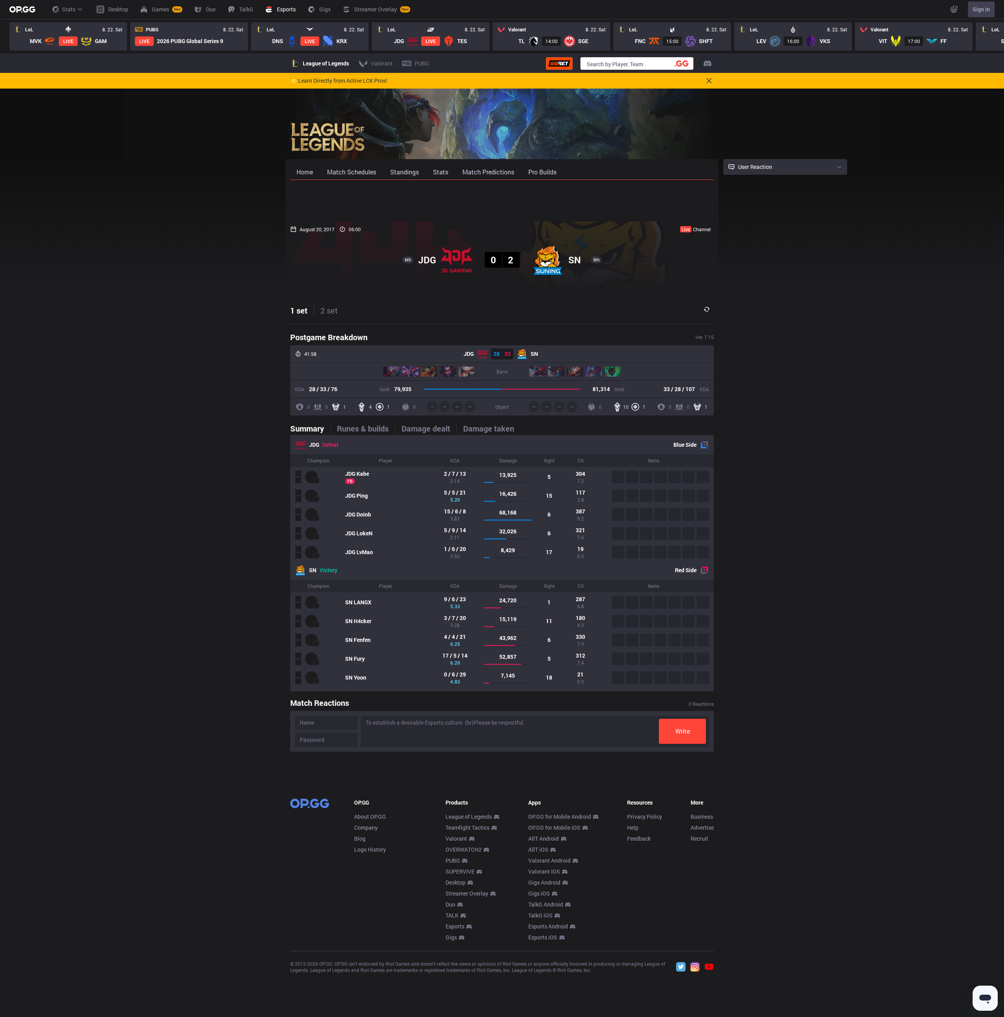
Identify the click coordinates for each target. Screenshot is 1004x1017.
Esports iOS (542, 937)
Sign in (981, 9)
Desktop (456, 882)
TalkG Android (545, 904)
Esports (455, 926)
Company (366, 827)
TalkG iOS (540, 915)
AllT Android (543, 838)
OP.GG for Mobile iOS (554, 827)
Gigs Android (544, 882)
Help (632, 827)
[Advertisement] (502, 200)
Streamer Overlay (467, 893)
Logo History (370, 849)
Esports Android (548, 926)
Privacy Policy (644, 816)
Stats (68, 9)
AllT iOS (538, 849)
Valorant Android (549, 860)
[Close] (709, 80)
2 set (329, 310)
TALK (452, 915)
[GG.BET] (559, 63)
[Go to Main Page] (22, 9)
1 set (298, 310)
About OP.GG (370, 816)
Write (682, 731)
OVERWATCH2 (464, 849)
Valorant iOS (544, 871)
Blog (360, 838)
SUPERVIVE (460, 871)
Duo (450, 904)
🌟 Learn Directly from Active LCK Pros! (338, 81)
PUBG (453, 860)
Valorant (456, 838)
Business (702, 816)
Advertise (702, 827)
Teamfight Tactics (467, 827)
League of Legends (469, 816)
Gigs (451, 937)
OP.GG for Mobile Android (559, 816)
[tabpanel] (502, 563)
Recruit (699, 838)
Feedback (639, 838)
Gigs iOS (539, 893)
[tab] (310, 428)
